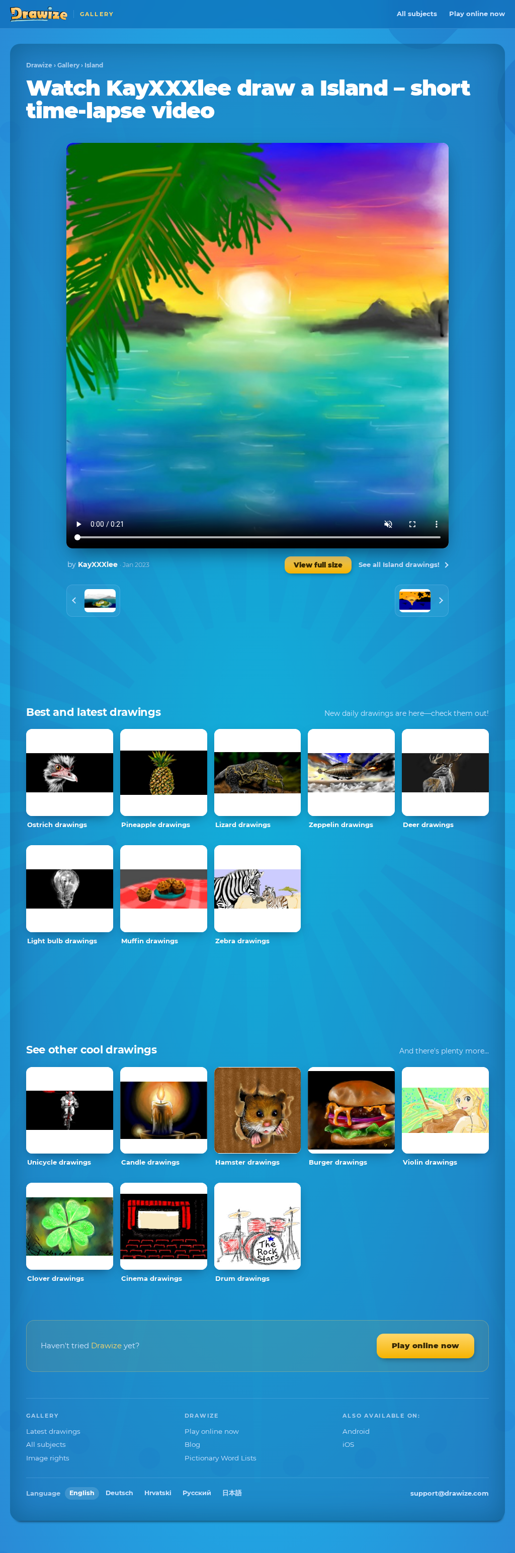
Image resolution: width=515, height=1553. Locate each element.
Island (93, 65)
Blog (192, 1444)
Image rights (47, 1458)
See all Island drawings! (399, 564)
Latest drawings (53, 1431)
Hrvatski (157, 1493)
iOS (348, 1444)
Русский (197, 1493)
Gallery (68, 65)
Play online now (477, 14)
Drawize (39, 65)
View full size (318, 565)
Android (356, 1431)
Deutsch (119, 1493)
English (82, 1493)
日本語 (232, 1493)
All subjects (417, 14)
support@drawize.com (449, 1493)
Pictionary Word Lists (220, 1458)
